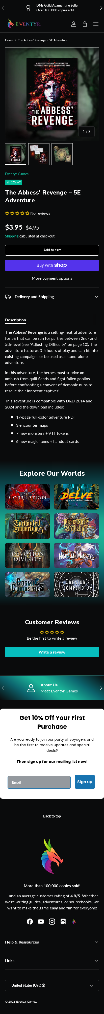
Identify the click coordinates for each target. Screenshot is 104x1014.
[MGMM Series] (76, 555)
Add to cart (52, 250)
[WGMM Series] (76, 526)
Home (9, 40)
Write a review (52, 651)
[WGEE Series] (27, 526)
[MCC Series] (27, 584)
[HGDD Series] (27, 555)
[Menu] (95, 24)
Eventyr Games (17, 174)
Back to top (52, 816)
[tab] (15, 319)
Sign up (84, 782)
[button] (84, 24)
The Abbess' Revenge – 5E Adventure (42, 40)
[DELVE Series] (76, 497)
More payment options (52, 278)
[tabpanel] (52, 386)
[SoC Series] (27, 497)
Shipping (11, 236)
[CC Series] (76, 584)
